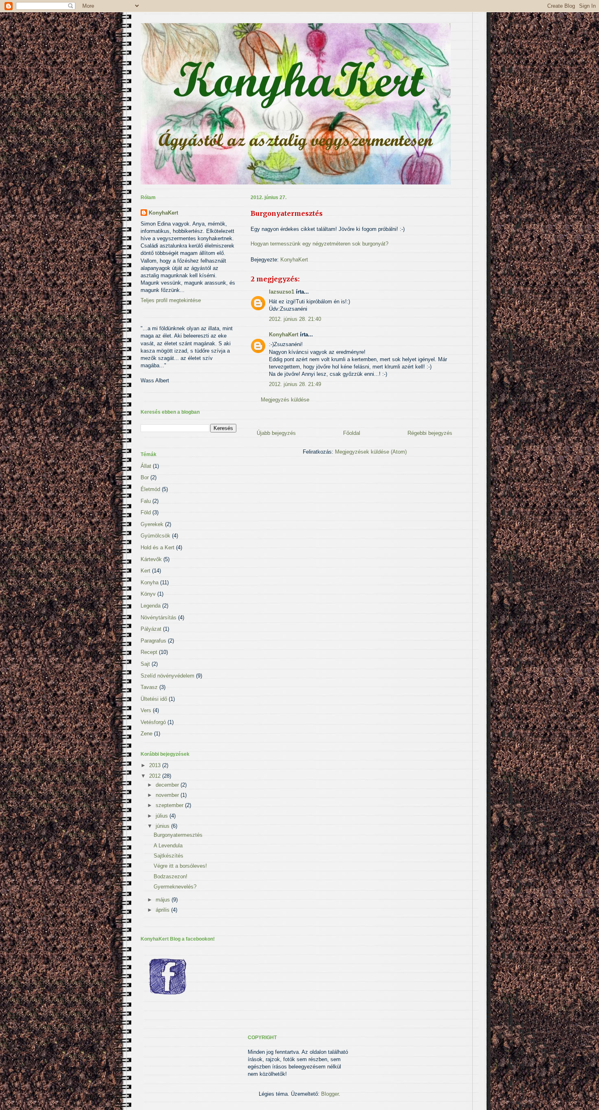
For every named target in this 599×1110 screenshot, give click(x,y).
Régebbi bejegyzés (429, 433)
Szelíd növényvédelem (167, 676)
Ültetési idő (154, 699)
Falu (146, 501)
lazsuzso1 (281, 292)
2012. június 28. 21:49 (295, 384)
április (163, 910)
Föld (146, 512)
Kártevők (151, 559)
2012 (155, 776)
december (168, 785)
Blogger (330, 1094)
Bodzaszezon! (170, 876)
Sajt (145, 664)
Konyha (150, 582)
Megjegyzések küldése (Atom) (371, 452)
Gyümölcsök (155, 536)
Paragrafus (153, 641)
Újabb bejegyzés (276, 433)
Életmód (150, 489)
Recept (149, 652)
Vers (146, 710)
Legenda (151, 606)
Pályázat (151, 629)
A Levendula (168, 845)
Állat (146, 466)
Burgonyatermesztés (178, 835)
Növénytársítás (158, 617)
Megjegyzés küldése (285, 400)
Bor (145, 477)
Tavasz (149, 687)
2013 (155, 765)
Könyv (148, 594)
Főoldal (351, 433)
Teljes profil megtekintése (171, 300)
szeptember (170, 805)
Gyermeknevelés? (175, 887)
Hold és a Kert (157, 547)
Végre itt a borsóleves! (180, 866)
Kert (145, 571)
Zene (146, 733)
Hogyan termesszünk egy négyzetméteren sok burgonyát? (319, 244)
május (164, 900)
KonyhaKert (294, 260)
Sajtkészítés (168, 856)
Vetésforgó (153, 722)
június (163, 826)
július (163, 816)
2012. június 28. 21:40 (295, 319)
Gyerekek (152, 524)
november (168, 795)
